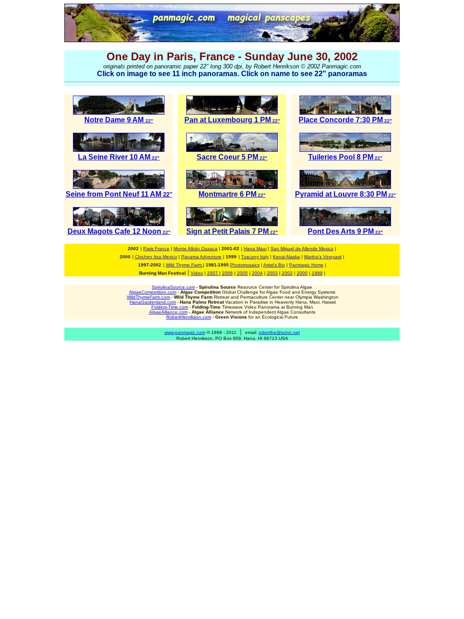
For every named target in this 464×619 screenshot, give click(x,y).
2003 (272, 273)
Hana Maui (255, 248)
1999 (317, 273)
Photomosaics (245, 264)
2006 (227, 273)
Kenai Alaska (286, 256)
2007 (213, 273)
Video (197, 273)
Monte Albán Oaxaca (196, 248)
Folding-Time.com (169, 307)
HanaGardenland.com (153, 302)
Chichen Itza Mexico (156, 256)
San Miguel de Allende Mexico (302, 248)
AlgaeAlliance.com (168, 312)
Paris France (156, 248)
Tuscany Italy (255, 256)
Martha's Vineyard (323, 256)
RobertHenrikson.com (188, 316)
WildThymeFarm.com (148, 297)
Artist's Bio (274, 264)
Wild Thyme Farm (184, 264)
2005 (242, 273)
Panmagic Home (306, 264)
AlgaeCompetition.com (152, 292)
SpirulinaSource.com (173, 287)
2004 (257, 273)
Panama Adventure (201, 256)
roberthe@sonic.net (279, 332)
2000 (302, 273)
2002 (287, 273)
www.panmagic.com (184, 332)
